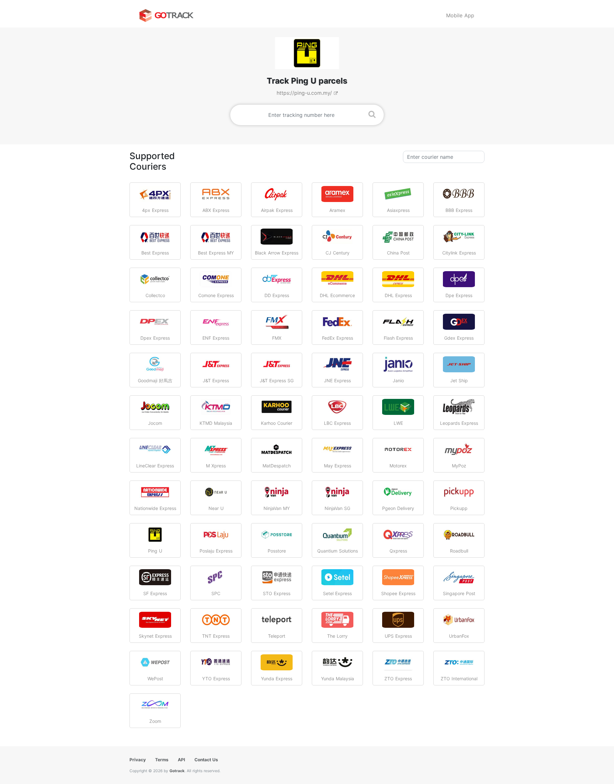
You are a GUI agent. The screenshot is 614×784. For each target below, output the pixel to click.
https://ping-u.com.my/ (305, 93)
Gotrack (177, 770)
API (181, 759)
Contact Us (206, 759)
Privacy (138, 759)
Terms (162, 759)
